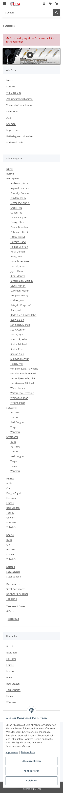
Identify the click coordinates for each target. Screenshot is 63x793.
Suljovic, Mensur (19, 358)
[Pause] (30, 55)
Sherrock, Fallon (19, 339)
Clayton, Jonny (18, 198)
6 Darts (10, 611)
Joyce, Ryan (16, 271)
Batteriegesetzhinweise (19, 136)
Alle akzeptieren (31, 761)
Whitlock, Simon (19, 397)
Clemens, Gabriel (20, 202)
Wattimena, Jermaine (22, 393)
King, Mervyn (17, 276)
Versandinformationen (19, 105)
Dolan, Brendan (19, 227)
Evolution (11, 652)
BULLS (9, 646)
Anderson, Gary (19, 183)
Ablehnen (31, 780)
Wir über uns (13, 92)
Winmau (15, 432)
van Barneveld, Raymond (24, 368)
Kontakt (10, 86)
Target (14, 427)
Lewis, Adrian (17, 285)
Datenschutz (28, 752)
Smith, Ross (16, 349)
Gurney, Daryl (18, 241)
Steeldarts (12, 436)
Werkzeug (13, 618)
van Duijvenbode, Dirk (22, 378)
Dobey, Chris (17, 222)
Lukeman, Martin (19, 290)
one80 (9, 677)
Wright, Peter (17, 402)
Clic (8, 488)
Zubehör (11, 527)
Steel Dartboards (15, 589)
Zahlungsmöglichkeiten (19, 99)
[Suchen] (56, 12)
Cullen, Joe (16, 212)
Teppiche (11, 598)
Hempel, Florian (19, 246)
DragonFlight (13, 493)
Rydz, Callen (17, 319)
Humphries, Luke (19, 261)
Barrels (10, 173)
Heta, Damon (17, 251)
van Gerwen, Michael (22, 383)
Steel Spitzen (13, 576)
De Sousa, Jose (18, 217)
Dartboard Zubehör (17, 593)
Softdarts (11, 407)
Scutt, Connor (18, 329)
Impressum (12, 752)
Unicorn (14, 466)
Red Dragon (17, 422)
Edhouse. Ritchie (19, 232)
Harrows (15, 412)
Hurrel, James (18, 266)
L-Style (10, 503)
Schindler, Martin (20, 324)
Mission (14, 417)
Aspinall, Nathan (19, 188)
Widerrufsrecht (15, 142)
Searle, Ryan (17, 334)
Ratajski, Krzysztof (20, 305)
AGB (8, 117)
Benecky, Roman (19, 193)
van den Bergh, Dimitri (23, 373)
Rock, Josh (16, 310)
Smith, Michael (18, 344)
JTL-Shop (37, 788)
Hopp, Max (16, 256)
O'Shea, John (17, 300)
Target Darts (13, 689)
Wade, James (17, 388)
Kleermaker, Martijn (21, 280)
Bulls (13, 441)
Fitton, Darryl (17, 237)
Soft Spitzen (13, 571)
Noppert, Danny (19, 295)
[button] (44, 3)
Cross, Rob (16, 207)
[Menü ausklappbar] (4, 2)
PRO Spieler (13, 178)
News (9, 80)
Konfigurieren (31, 770)
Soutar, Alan (17, 354)
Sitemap (11, 123)
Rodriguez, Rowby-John (23, 315)
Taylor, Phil (16, 363)
